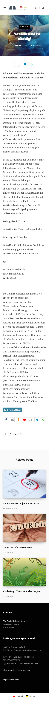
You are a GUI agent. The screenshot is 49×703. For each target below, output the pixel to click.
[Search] (41, 8)
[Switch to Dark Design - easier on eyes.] (35, 8)
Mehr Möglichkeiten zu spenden (16, 670)
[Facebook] (6, 434)
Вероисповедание (11, 679)
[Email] (17, 64)
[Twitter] (10, 434)
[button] (6, 419)
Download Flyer (14, 409)
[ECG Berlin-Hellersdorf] (18, 7)
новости (24, 27)
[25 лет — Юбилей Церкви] (24, 528)
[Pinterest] (20, 434)
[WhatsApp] (32, 64)
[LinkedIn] (15, 434)
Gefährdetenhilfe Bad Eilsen (21, 293)
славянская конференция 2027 (21, 503)
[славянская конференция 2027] (24, 484)
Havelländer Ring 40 (13, 273)
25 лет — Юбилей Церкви (17, 547)
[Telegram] (24, 64)
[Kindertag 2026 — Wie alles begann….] (24, 572)
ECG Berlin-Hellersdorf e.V (14, 621)
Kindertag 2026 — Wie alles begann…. (23, 591)
